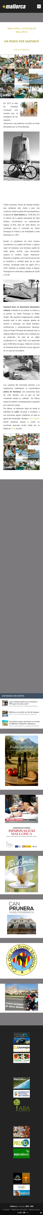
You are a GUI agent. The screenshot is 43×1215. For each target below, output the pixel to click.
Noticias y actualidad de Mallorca (27, 706)
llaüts (13, 429)
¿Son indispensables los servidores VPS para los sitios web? (23, 703)
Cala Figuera (34, 419)
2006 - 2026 (29, 1206)
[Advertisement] (21, 586)
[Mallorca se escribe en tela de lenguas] (5, 714)
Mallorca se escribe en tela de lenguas (24, 712)
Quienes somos (34, 1210)
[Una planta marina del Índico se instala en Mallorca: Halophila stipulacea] (5, 723)
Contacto (6, 1210)
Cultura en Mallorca (21, 50)
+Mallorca (13, 1206)
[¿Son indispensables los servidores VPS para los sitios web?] (5, 703)
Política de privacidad (19, 1210)
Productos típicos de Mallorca (27, 714)
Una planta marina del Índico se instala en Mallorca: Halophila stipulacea (24, 723)
